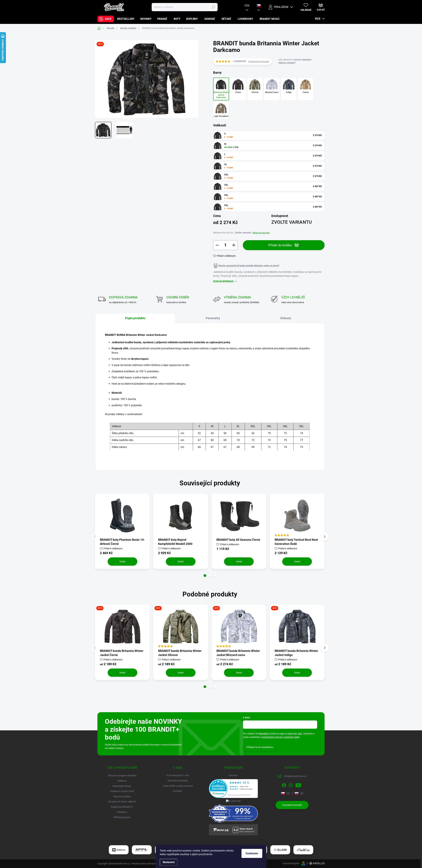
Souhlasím (252, 853)
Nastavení (169, 862)
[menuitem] (105, 19)
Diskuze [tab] (285, 318)
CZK (246, 5)
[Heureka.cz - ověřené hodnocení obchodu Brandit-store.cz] (233, 788)
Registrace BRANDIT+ (122, 807)
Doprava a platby (122, 796)
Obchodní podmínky (177, 780)
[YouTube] (298, 784)
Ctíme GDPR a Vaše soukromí (178, 786)
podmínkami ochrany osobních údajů (281, 737)
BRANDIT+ (264, 733)
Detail (122, 561)
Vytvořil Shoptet (291, 863)
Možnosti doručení (261, 233)
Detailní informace (223, 281)
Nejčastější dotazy (122, 786)
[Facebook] (284, 784)
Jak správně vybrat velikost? (121, 801)
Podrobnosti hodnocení (258, 61)
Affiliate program (122, 817)
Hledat (213, 7)
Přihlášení (122, 812)
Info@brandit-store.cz (295, 776)
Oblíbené (122, 780)
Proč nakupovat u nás (177, 775)
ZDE (300, 733)
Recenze (233, 775)
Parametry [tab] (213, 318)
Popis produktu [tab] (135, 318)
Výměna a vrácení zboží (122, 791)
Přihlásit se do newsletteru (259, 747)
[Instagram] (290, 784)
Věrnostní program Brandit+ (122, 775)
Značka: (287, 63)
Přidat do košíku (280, 245)
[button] (204, 575)
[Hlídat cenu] (246, 265)
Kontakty (177, 791)
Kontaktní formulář (292, 805)
